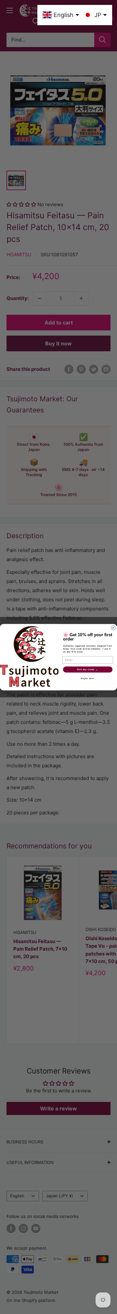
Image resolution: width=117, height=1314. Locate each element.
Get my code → (87, 669)
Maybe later (87, 678)
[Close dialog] (113, 627)
